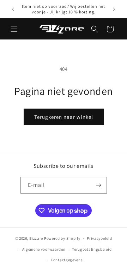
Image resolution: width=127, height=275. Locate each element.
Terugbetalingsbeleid (91, 249)
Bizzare (36, 238)
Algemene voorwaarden (44, 249)
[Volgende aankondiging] (114, 9)
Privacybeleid (99, 238)
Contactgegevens (67, 259)
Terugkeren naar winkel (63, 117)
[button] (14, 29)
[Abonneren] (99, 185)
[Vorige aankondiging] (13, 9)
